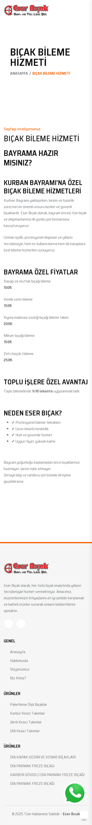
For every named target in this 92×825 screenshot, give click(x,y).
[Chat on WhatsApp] (75, 793)
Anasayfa (19, 73)
